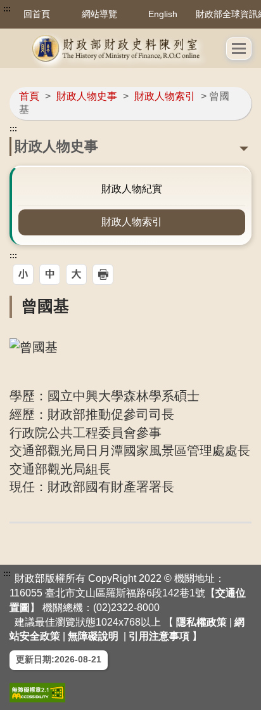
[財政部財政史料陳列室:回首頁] (117, 48)
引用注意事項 (159, 636)
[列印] (102, 274)
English (162, 14)
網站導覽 (99, 14)
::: (7, 8)
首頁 (29, 96)
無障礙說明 (93, 636)
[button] (239, 48)
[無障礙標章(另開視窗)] (37, 692)
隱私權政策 (201, 622)
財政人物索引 (164, 96)
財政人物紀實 (131, 188)
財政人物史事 (86, 96)
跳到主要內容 (33, 8)
